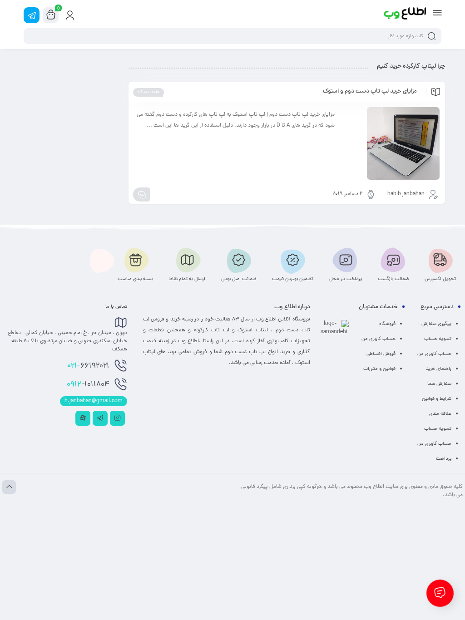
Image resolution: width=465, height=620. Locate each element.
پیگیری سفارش (436, 324)
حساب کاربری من (434, 354)
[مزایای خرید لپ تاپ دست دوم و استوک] (391, 143)
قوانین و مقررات (379, 369)
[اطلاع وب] (405, 15)
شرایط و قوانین (436, 399)
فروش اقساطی (381, 354)
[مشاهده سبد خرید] (50, 15)
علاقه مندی (440, 414)
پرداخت (443, 459)
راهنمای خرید (438, 369)
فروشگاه (387, 324)
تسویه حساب (437, 339)
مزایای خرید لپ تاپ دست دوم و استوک (370, 91)
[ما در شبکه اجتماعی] (32, 15)
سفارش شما (439, 384)
